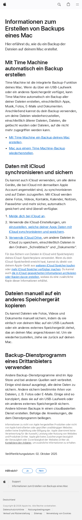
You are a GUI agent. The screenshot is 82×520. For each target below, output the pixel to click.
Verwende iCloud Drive (25, 237)
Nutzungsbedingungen (39, 509)
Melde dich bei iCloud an (27, 216)
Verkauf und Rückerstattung (16, 513)
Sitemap (38, 513)
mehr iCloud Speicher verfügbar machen (36, 269)
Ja (27, 470)
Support (16, 481)
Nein (41, 470)
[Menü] (77, 4)
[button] (59, 4)
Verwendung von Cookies (58, 513)
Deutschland (9, 500)
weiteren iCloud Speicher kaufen (55, 265)
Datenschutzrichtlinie (13, 509)
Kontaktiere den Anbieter (18, 443)
